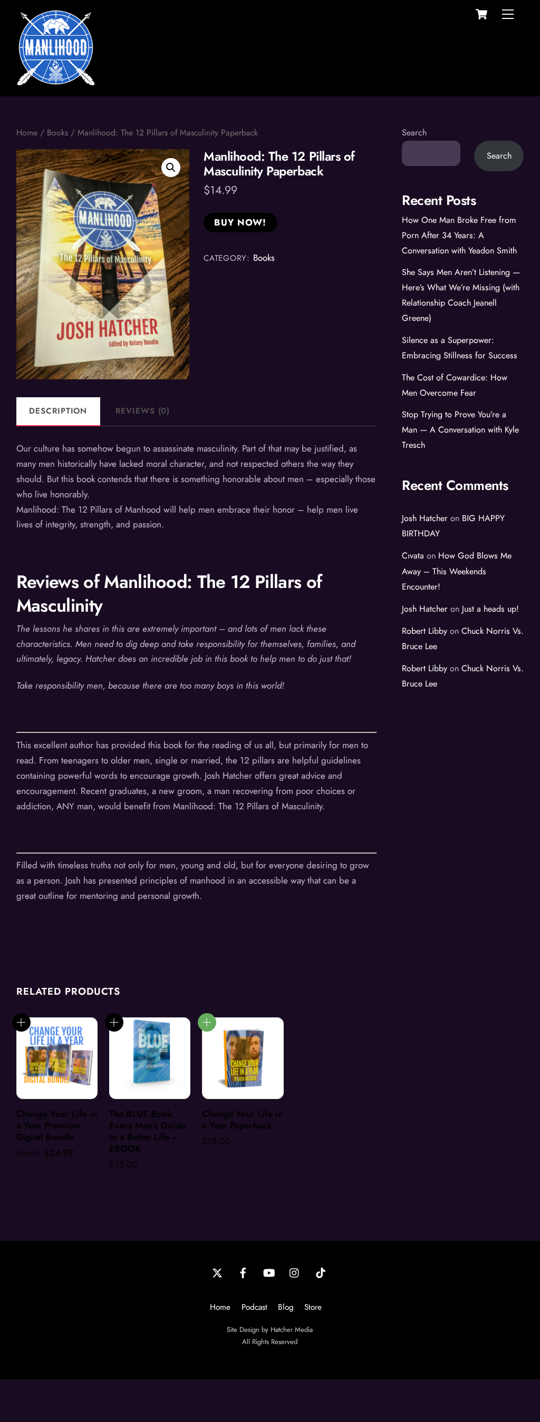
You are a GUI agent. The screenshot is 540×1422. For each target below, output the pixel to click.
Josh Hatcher (425, 518)
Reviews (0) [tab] (142, 411)
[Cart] (481, 14)
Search (414, 132)
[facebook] (243, 1272)
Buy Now (207, 1022)
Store (313, 1307)
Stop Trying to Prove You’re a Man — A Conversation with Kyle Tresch (460, 429)
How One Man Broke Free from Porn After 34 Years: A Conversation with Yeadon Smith (459, 235)
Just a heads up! (490, 609)
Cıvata (413, 556)
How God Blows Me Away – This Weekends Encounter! (457, 571)
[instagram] (294, 1272)
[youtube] (268, 1272)
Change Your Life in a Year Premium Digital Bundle (57, 1125)
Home (26, 132)
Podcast (254, 1307)
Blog (286, 1307)
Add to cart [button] (21, 1022)
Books (57, 132)
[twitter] (217, 1272)
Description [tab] (58, 411)
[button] (170, 167)
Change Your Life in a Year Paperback (242, 1119)
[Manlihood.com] (55, 82)
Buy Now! (240, 222)
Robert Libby (424, 631)
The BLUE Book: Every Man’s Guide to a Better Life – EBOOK (147, 1131)
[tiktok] (320, 1272)
